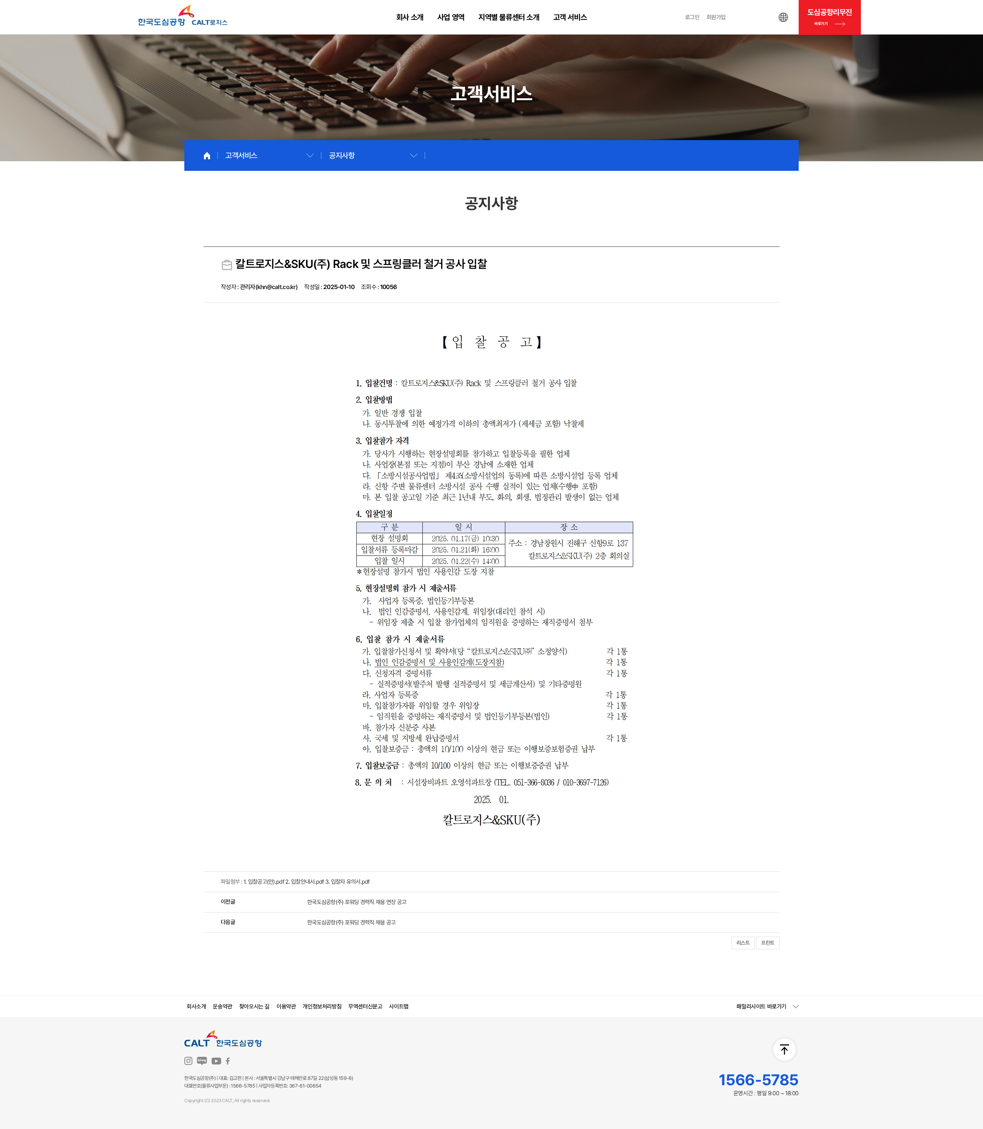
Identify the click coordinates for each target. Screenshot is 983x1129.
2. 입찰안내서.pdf (304, 881)
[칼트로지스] (183, 15)
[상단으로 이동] (784, 1049)
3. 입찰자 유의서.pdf (347, 881)
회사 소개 (410, 17)
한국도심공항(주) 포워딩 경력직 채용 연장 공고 (356, 902)
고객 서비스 (570, 17)
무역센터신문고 (365, 1006)
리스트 (743, 943)
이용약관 (286, 1006)
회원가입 (716, 17)
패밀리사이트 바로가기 (761, 1007)
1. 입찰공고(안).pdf (263, 881)
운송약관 (222, 1006)
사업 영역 (451, 17)
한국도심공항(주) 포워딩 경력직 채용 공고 (351, 922)
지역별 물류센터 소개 (508, 17)
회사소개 (196, 1006)
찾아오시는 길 (254, 1006)
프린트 (767, 943)
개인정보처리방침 (322, 1006)
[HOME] (207, 156)
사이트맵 (398, 1006)
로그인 (692, 17)
